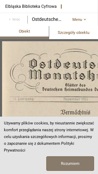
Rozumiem (70, 163)
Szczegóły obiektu (73, 32)
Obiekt (24, 31)
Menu (77, 19)
